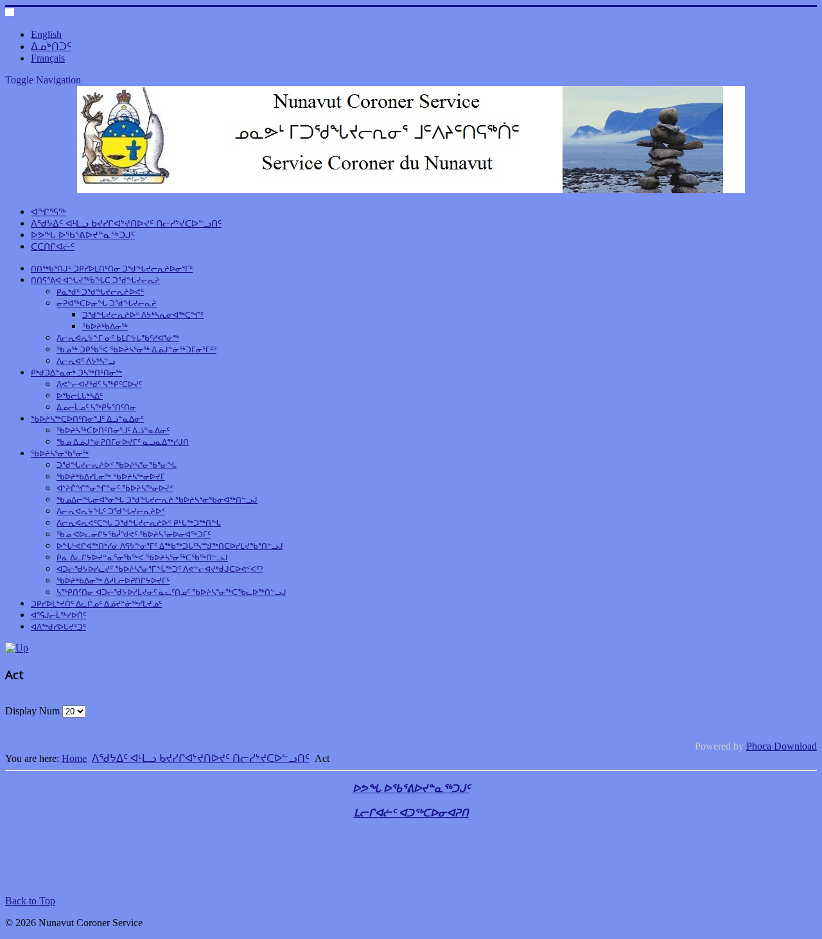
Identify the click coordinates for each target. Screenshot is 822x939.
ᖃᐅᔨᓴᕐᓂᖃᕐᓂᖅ (60, 453)
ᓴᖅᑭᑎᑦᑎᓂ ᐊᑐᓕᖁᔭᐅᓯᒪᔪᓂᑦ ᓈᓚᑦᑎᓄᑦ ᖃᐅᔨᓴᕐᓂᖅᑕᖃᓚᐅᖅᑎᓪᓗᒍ (171, 592)
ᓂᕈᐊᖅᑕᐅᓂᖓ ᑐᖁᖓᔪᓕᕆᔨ (107, 303)
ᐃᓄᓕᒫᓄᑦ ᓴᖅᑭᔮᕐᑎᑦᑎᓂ (96, 407)
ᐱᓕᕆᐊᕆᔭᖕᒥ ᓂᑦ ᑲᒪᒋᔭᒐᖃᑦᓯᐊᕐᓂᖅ (118, 338)
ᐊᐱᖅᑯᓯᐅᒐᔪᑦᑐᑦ (58, 627)
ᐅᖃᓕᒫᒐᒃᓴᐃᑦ (80, 396)
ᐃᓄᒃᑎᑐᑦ (51, 46)
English (46, 34)
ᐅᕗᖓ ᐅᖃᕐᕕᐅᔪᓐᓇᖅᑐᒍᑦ (83, 235)
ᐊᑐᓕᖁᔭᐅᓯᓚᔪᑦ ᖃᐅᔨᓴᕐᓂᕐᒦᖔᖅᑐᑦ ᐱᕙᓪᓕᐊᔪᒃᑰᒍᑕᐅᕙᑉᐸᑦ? (160, 569)
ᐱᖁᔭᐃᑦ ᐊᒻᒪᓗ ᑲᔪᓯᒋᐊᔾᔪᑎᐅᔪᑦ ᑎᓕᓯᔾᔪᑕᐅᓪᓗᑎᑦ (126, 223)
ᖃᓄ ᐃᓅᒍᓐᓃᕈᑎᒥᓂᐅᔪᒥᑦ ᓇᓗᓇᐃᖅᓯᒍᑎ (123, 442)
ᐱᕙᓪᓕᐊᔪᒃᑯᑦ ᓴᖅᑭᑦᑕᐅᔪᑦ (99, 384)
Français (48, 58)
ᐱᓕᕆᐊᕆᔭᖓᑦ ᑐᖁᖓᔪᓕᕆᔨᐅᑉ (111, 511)
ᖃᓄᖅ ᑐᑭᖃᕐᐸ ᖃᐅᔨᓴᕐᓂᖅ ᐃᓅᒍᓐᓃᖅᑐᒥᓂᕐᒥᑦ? (136, 349)
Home (74, 758)
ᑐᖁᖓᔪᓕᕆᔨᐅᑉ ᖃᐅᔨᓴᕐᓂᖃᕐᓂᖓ (117, 465)
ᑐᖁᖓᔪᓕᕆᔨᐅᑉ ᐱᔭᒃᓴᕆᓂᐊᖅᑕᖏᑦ (143, 315)
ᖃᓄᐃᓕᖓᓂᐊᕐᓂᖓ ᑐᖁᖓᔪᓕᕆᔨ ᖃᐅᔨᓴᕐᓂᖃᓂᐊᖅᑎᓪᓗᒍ (157, 499)
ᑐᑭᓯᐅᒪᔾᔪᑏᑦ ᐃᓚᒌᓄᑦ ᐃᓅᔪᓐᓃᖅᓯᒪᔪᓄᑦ (96, 603)
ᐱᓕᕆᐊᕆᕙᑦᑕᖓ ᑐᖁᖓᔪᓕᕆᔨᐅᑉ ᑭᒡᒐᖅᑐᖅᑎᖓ (139, 523)
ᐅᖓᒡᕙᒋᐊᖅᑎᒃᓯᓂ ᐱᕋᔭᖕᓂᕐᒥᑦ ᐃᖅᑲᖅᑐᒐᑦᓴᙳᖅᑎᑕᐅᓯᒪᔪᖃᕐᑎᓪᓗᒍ (170, 546)
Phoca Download (781, 746)
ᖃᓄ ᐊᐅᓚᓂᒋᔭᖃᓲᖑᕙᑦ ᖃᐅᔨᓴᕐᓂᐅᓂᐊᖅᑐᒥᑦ (134, 534)
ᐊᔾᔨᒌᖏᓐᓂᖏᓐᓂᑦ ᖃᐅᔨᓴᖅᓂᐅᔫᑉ (115, 488)
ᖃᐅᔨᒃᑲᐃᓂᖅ (105, 326)
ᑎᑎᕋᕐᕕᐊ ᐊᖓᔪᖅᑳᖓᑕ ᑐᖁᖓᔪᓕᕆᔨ (95, 280)
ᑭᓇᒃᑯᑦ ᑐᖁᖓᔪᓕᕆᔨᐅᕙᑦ (100, 292)
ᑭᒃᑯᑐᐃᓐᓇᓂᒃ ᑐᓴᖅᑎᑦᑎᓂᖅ (76, 372)
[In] (16, 647)
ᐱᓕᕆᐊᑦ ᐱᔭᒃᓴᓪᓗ (86, 361)
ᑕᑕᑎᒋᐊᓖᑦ (52, 247)
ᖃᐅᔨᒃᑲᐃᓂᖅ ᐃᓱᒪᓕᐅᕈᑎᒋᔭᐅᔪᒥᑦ (113, 580)
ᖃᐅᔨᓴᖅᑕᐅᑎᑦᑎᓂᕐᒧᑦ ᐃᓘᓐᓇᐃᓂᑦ (87, 419)
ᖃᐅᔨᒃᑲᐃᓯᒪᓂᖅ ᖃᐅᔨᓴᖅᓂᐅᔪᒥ (111, 476)
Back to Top (30, 900)
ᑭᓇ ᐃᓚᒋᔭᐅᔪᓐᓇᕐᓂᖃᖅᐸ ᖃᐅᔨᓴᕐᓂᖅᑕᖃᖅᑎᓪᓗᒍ (142, 557)
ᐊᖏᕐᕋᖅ (48, 212)
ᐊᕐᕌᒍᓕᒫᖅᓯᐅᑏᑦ (58, 615)
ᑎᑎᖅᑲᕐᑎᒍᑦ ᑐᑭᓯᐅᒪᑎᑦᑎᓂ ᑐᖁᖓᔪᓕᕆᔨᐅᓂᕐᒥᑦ (112, 268)
